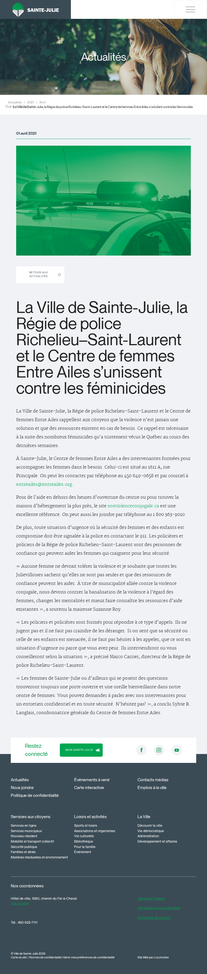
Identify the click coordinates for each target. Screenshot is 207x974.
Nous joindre (22, 787)
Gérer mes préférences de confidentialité (89, 957)
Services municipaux (26, 831)
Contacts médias (152, 779)
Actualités (20, 779)
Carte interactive (89, 787)
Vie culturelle (84, 836)
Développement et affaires (157, 841)
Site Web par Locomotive (153, 957)
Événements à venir (92, 779)
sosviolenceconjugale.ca (133, 506)
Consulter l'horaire (151, 898)
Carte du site (19, 957)
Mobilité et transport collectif (32, 841)
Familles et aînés (23, 852)
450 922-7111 (27, 922)
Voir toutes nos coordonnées (158, 908)
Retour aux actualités (38, 274)
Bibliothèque (83, 841)
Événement (82, 852)
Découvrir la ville (149, 825)
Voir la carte (20, 903)
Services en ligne (23, 825)
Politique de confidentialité (35, 795)
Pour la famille (84, 846)
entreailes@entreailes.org (44, 484)
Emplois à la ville (152, 787)
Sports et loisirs (85, 825)
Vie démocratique (150, 831)
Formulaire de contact (153, 917)
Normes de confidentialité (45, 957)
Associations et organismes (94, 831)
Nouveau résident (24, 836)
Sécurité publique (24, 846)
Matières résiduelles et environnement (39, 857)
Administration (148, 836)
